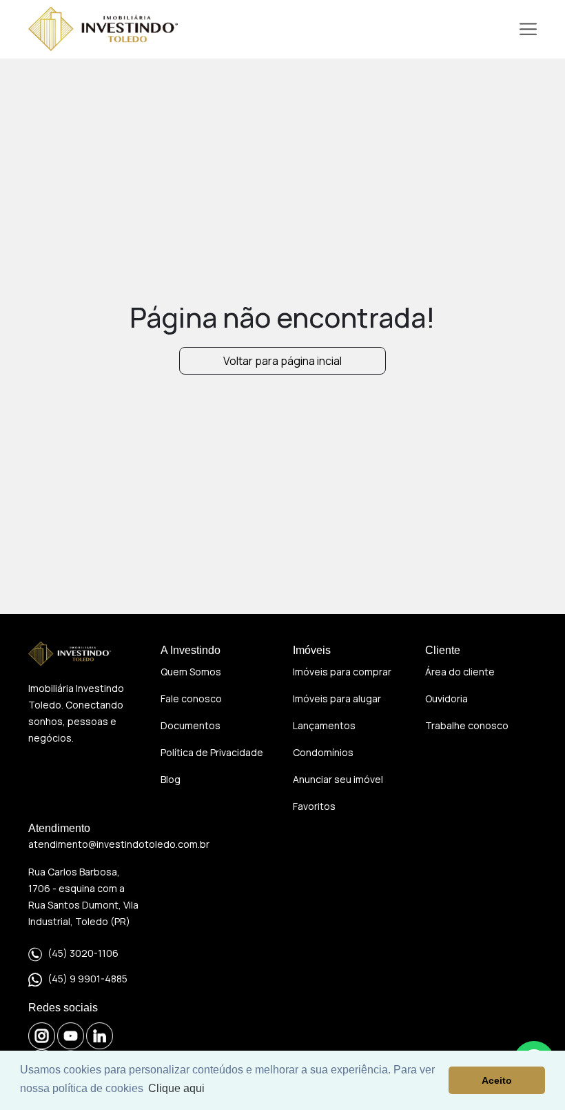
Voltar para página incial (282, 360)
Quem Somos (191, 671)
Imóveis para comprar (342, 671)
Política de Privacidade (212, 752)
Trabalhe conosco (466, 725)
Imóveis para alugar (337, 698)
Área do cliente (460, 671)
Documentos (190, 725)
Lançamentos (324, 725)
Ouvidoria (446, 698)
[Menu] (528, 29)
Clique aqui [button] (176, 1088)
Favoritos (314, 806)
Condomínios (323, 752)
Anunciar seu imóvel (338, 779)
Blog (171, 779)
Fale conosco (191, 698)
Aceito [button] (497, 1080)
